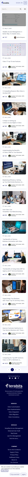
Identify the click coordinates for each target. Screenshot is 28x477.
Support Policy (14, 452)
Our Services (14, 462)
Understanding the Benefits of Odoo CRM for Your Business (12, 151)
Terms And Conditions (14, 449)
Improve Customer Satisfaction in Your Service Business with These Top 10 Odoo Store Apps (13, 329)
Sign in (19, 3)
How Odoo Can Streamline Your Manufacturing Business (12, 211)
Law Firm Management (14, 436)
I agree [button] (23, 474)
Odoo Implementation (13, 409)
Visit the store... (14, 438)
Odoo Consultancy (13, 417)
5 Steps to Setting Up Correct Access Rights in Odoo (12, 122)
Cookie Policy (4, 470)
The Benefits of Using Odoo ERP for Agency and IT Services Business (14, 270)
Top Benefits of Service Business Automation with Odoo (12, 240)
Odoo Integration (14, 412)
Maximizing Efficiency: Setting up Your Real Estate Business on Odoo (12, 181)
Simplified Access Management (14, 428)
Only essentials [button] (14, 474)
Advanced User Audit (14, 431)
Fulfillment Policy (14, 457)
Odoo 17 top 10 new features (12, 61)
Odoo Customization (14, 407)
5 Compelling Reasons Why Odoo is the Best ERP (13, 92)
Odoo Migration (14, 414)
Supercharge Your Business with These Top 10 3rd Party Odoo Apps (13, 300)
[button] (25, 9)
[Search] (20, 9)
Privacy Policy (14, 455)
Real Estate (14, 433)
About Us (14, 460)
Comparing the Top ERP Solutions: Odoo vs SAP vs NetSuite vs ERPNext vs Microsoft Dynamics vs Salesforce (13, 359)
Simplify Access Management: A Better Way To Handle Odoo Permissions (12, 33)
